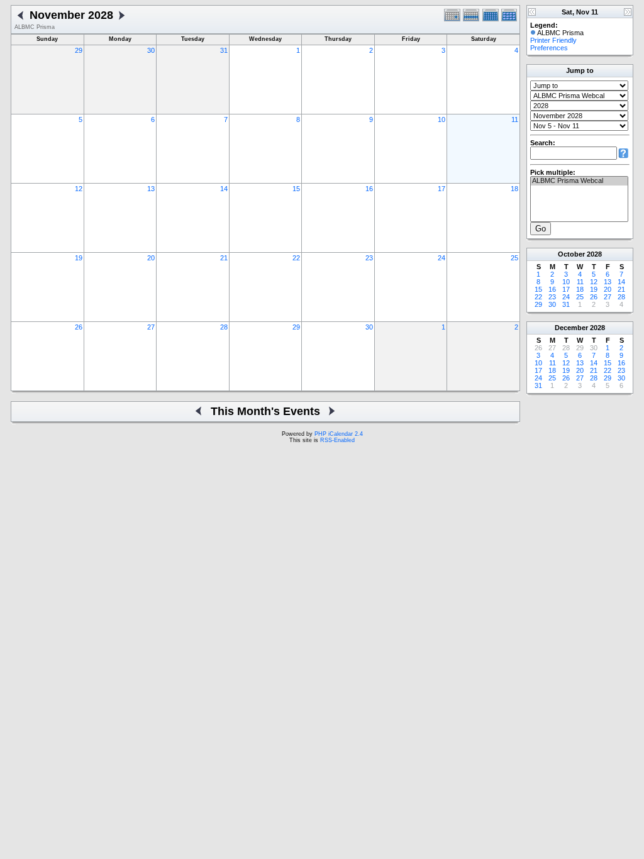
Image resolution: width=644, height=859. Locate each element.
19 (78, 258)
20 (151, 258)
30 (151, 50)
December (571, 327)
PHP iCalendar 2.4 (338, 434)
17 (441, 188)
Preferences (549, 48)
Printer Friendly (553, 40)
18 (514, 188)
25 (514, 258)
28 (224, 327)
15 (296, 188)
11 (514, 119)
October (571, 254)
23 (369, 258)
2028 (594, 254)
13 (151, 188)
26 (78, 327)
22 (296, 258)
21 (224, 258)
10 (441, 119)
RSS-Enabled (337, 440)
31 (224, 50)
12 (78, 188)
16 (369, 188)
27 (151, 327)
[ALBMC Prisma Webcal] (579, 181)
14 (224, 188)
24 (441, 258)
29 (78, 50)
